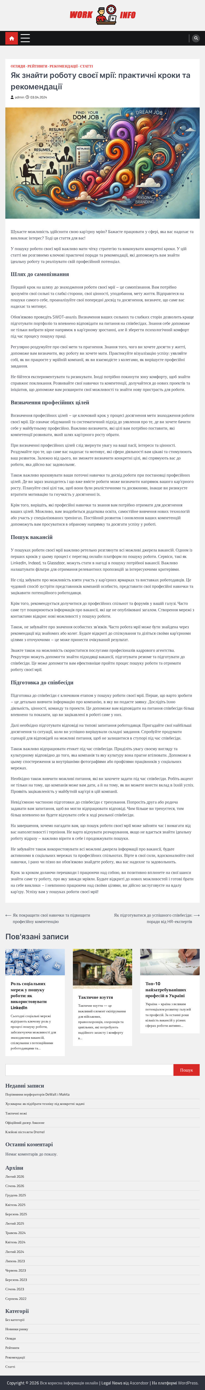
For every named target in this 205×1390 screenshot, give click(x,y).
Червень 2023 (15, 1270)
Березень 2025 (16, 1214)
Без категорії (15, 1319)
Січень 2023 (14, 1289)
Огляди (18, 66)
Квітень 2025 (15, 1204)
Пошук (186, 1070)
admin (19, 97)
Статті (86, 66)
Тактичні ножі (16, 1113)
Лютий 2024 (14, 1251)
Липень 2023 (15, 1261)
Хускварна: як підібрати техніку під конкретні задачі (45, 1103)
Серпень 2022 (15, 1298)
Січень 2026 (14, 1185)
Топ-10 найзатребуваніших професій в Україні (165, 989)
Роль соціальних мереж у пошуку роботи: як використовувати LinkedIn (29, 995)
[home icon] (11, 38)
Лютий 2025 (14, 1223)
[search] (196, 38)
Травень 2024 (15, 1232)
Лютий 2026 (14, 1176)
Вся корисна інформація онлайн (69, 1383)
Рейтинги (37, 66)
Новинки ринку (16, 1329)
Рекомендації (64, 66)
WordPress (188, 1383)
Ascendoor (139, 1383)
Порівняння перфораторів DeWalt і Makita (37, 1094)
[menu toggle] (25, 38)
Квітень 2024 (15, 1242)
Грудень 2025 (15, 1195)
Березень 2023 (16, 1279)
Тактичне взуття (95, 997)
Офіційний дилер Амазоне (25, 1122)
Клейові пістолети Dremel (25, 1132)
